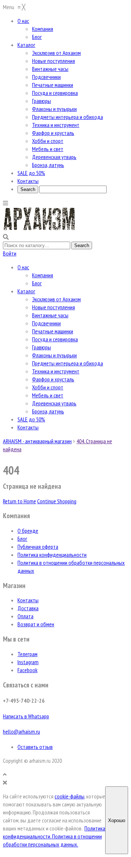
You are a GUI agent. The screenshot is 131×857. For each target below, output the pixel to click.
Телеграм (27, 654)
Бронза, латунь (48, 411)
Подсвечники (46, 323)
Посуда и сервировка (55, 339)
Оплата (25, 616)
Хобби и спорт (47, 387)
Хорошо (116, 820)
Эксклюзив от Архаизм (56, 299)
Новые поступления (53, 307)
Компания (42, 275)
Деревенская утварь (54, 403)
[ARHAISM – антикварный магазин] (39, 229)
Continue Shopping (56, 501)
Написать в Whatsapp (26, 716)
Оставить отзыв (35, 746)
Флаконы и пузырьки (54, 355)
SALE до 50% (31, 419)
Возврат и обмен (35, 624)
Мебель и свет (47, 395)
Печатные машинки (52, 331)
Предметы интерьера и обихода (67, 363)
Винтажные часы (50, 315)
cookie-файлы (69, 796)
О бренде (27, 530)
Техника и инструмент (55, 371)
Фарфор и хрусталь (53, 379)
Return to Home (19, 501)
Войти (9, 253)
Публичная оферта (37, 546)
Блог (37, 283)
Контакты (28, 427)
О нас (23, 267)
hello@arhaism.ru (21, 731)
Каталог (26, 291)
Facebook (27, 670)
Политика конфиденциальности (52, 554)
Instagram (28, 662)
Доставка (28, 608)
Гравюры (41, 347)
